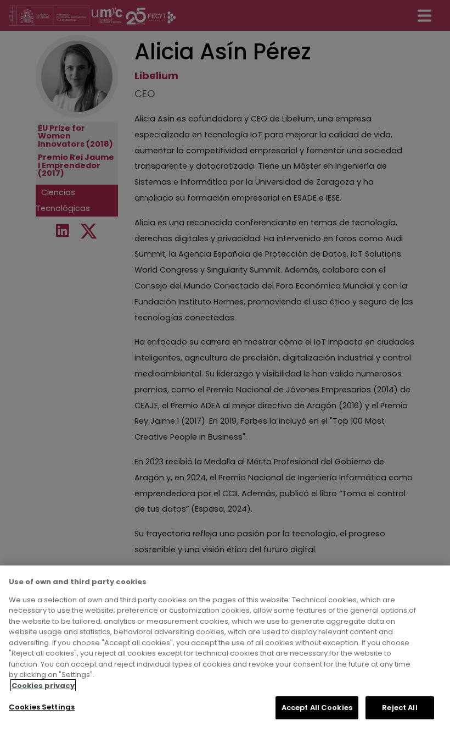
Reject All (399, 707)
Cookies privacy (43, 685)
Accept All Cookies (317, 707)
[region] (225, 648)
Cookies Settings (42, 707)
